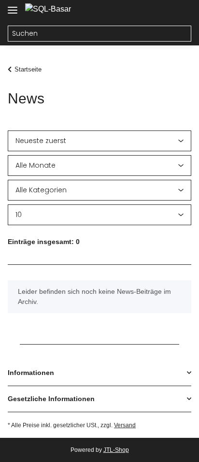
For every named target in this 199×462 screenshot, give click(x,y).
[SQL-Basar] (48, 9)
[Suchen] (183, 34)
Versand (125, 425)
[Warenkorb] (182, 10)
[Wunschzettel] (163, 10)
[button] (145, 10)
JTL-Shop (116, 450)
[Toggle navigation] (12, 6)
